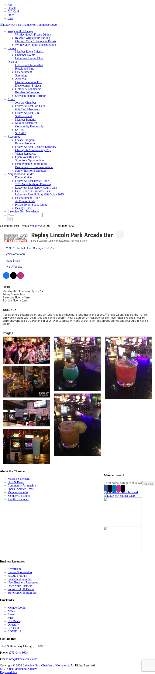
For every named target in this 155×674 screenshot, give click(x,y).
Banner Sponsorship (20, 572)
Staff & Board (16, 482)
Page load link (8, 672)
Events (12, 614)
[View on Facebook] (6, 277)
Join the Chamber (18, 499)
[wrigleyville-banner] (123, 524)
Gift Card (13, 628)
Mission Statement (18, 478)
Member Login (17, 607)
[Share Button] (120, 235)
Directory (13, 624)
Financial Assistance (20, 579)
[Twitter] (110, 488)
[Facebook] (106, 488)
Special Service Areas (20, 488)
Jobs (10, 617)
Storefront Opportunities (22, 592)
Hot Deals (14, 621)
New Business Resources (23, 582)
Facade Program (17, 575)
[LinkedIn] (114, 488)
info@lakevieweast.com (23, 659)
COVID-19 (14, 631)
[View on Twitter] (13, 277)
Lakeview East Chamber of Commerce (46, 665)
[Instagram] (118, 488)
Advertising (15, 568)
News (11, 611)
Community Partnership (22, 485)
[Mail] (123, 488)
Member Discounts (19, 495)
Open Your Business (20, 585)
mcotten (35, 225)
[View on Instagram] (20, 277)
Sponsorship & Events (21, 589)
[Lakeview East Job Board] (121, 492)
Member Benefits (18, 492)
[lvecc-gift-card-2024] (123, 553)
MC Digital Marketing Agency (18, 668)
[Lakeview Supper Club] (119, 495)
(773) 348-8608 (18, 652)
